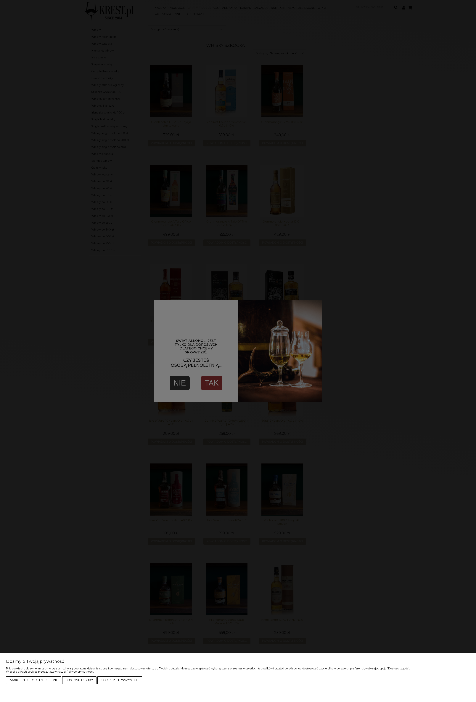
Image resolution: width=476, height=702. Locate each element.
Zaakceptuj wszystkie (120, 680)
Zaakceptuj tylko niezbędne (33, 680)
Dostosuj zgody (79, 680)
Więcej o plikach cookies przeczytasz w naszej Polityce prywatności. (50, 671)
